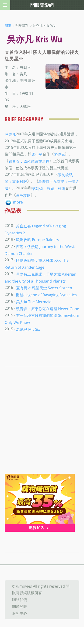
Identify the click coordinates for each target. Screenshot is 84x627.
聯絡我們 (19, 599)
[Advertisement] (42, 429)
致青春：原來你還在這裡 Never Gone (47, 308)
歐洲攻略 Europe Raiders (37, 239)
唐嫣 (50, 188)
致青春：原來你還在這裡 (28, 161)
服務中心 (19, 613)
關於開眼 (19, 606)
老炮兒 (59, 154)
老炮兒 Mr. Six (28, 329)
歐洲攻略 (23, 195)
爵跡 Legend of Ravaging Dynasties (46, 294)
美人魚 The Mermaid (34, 301)
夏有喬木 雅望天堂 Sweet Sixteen (44, 287)
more (18, 202)
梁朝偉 (37, 188)
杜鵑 (61, 188)
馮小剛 (36, 154)
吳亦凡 (10, 134)
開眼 (8, 25)
